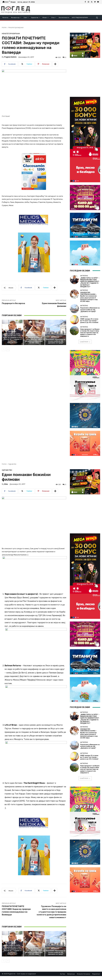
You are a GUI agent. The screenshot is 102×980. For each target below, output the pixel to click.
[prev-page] (3, 349)
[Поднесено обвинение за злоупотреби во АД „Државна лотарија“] (55, 332)
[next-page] (7, 349)
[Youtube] (98, 2)
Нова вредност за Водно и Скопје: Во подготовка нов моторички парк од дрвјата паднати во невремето (89, 332)
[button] (97, 17)
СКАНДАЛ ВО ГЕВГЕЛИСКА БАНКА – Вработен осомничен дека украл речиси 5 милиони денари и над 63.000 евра (34, 338)
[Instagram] (88, 2)
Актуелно (12, 331)
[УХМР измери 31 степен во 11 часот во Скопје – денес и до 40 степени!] (74, 319)
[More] (55, 64)
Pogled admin (10, 57)
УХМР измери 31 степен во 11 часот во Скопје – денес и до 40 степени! (89, 320)
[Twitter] (91, 2)
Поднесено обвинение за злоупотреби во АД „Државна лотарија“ (55, 341)
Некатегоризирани (16, 27)
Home (4, 27)
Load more (84, 342)
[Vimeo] (94, 2)
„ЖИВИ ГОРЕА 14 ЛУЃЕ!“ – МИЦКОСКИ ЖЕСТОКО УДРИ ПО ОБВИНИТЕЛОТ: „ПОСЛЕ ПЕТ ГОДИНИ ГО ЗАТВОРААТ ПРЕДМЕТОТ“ (12, 338)
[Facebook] (85, 2)
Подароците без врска (13, 303)
